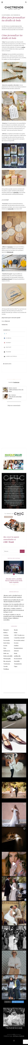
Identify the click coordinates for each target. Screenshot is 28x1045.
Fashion (16, 645)
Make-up (6, 653)
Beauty (16, 630)
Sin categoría (7, 661)
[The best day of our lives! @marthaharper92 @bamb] (14, 937)
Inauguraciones (18, 648)
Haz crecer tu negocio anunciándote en (11, 539)
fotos (4, 648)
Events (5, 645)
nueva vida (10, 209)
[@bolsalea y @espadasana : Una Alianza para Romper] (14, 962)
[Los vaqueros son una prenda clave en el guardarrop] (14, 740)
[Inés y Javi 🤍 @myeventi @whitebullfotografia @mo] (14, 789)
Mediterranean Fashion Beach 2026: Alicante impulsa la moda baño (13, 600)
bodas (15, 632)
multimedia (17, 656)
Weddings (6, 669)
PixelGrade (21, 1036)
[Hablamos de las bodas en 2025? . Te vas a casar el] (14, 765)
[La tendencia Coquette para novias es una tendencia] (14, 863)
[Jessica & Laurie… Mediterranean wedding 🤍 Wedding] (14, 913)
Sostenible (17, 661)
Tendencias (16, 15)
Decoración (6, 640)
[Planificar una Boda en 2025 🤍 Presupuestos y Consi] (14, 839)
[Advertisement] (14, 684)
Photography (7, 658)
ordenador (16, 192)
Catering (5, 635)
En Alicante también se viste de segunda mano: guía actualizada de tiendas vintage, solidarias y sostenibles (13, 617)
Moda (15, 653)
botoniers (10, 247)
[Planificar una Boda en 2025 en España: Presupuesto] (14, 814)
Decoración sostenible (20, 640)
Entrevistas (6, 643)
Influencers (6, 651)
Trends (5, 666)
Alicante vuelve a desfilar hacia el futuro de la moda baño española (13, 580)
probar (23, 47)
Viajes (15, 666)
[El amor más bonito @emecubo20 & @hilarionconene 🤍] (14, 888)
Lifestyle (16, 651)
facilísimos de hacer (7, 279)
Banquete (6, 630)
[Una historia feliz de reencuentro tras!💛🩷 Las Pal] (14, 987)
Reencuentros (18, 658)
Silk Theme (15, 1036)
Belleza (5, 632)
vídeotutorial (10, 252)
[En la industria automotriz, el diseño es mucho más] (14, 715)
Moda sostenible (14, 576)
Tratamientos (18, 664)
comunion (6, 638)
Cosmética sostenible (20, 638)
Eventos (16, 643)
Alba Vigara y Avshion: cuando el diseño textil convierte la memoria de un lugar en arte (13, 610)
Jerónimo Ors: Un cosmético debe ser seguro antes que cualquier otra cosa (13, 605)
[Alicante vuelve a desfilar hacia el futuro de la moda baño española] (14, 567)
